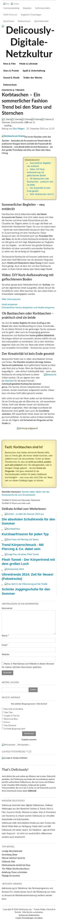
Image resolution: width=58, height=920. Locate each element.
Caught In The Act (11, 716)
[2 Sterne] (16, 119)
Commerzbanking (11, 8)
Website (5, 655)
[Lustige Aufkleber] (15, 758)
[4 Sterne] (36, 119)
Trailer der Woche (32, 77)
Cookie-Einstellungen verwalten (29, 918)
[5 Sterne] (46, 119)
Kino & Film (9, 64)
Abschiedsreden (41, 21)
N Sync (7, 722)
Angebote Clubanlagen (31, 15)
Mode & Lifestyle (28, 64)
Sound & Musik (11, 77)
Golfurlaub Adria (42, 8)
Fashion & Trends (13, 90)
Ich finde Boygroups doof (14, 729)
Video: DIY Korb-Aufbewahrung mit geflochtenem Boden (36, 172)
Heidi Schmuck (10, 15)
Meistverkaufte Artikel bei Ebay (16, 865)
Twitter (16, 4)
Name (4, 636)
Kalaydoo (27, 8)
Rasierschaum (24, 21)
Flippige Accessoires (11, 876)
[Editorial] (32, 791)
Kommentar (7, 608)
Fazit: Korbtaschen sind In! (42, 194)
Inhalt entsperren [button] (9, 305)
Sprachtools (8, 21)
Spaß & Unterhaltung (34, 71)
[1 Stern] (6, 119)
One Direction (10, 726)
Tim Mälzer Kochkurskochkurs (15, 869)
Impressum (24, 915)
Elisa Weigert (19, 129)
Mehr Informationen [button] (11, 299)
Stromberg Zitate (9, 855)
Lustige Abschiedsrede (12, 851)
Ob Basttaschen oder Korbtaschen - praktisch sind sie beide (40, 182)
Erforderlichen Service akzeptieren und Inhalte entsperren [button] (28, 308)
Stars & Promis (11, 71)
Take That (8, 713)
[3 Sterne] (26, 119)
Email (4, 645)
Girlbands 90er (8, 862)
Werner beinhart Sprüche (13, 858)
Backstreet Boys (11, 719)
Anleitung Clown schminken (14, 872)
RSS (7, 4)
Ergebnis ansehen (29, 740)
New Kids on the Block (13, 709)
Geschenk (9, 381)
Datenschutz (10, 85)
